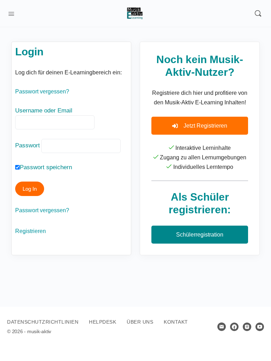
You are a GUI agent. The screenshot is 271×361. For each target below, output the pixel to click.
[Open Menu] (11, 13)
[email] (221, 327)
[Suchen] (258, 13)
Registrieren (30, 231)
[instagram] (247, 327)
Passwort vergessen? (42, 91)
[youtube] (259, 327)
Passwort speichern (46, 167)
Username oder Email (43, 110)
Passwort (27, 145)
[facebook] (234, 327)
